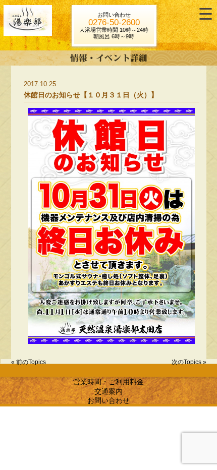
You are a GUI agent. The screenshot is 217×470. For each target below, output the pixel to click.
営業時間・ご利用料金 (108, 382)
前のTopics (31, 362)
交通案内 (108, 391)
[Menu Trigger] (205, 14)
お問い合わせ (108, 400)
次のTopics (186, 362)
